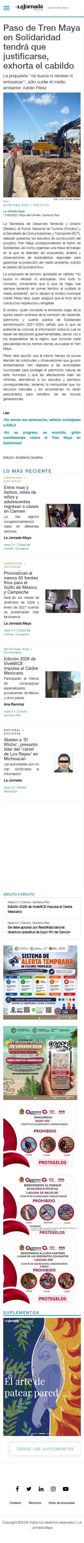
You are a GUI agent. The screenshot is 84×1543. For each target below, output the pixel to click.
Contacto (15, 1502)
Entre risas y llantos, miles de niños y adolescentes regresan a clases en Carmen (21, 500)
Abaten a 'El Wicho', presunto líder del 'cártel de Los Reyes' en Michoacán (21, 749)
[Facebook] (17, 1489)
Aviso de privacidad (62, 1502)
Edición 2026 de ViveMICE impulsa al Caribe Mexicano (21, 666)
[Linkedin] (41, 1489)
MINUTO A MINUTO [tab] (18, 894)
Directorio (35, 1502)
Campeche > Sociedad (15, 480)
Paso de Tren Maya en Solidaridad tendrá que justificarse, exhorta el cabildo (41, 47)
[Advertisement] (42, 846)
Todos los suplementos (45, 1449)
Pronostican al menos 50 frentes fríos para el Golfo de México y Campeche (21, 583)
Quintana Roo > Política (26, 205)
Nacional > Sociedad (14, 732)
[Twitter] (29, 1489)
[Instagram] (53, 1489)
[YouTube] (66, 1489)
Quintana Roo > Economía (18, 651)
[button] (9, 1377)
